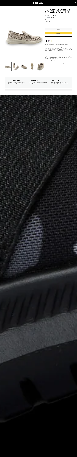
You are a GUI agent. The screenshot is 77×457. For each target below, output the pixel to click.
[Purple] (49, 41)
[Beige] (51, 41)
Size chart (73, 8)
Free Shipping (52, 17)
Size (46, 19)
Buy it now (58, 33)
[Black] (46, 41)
